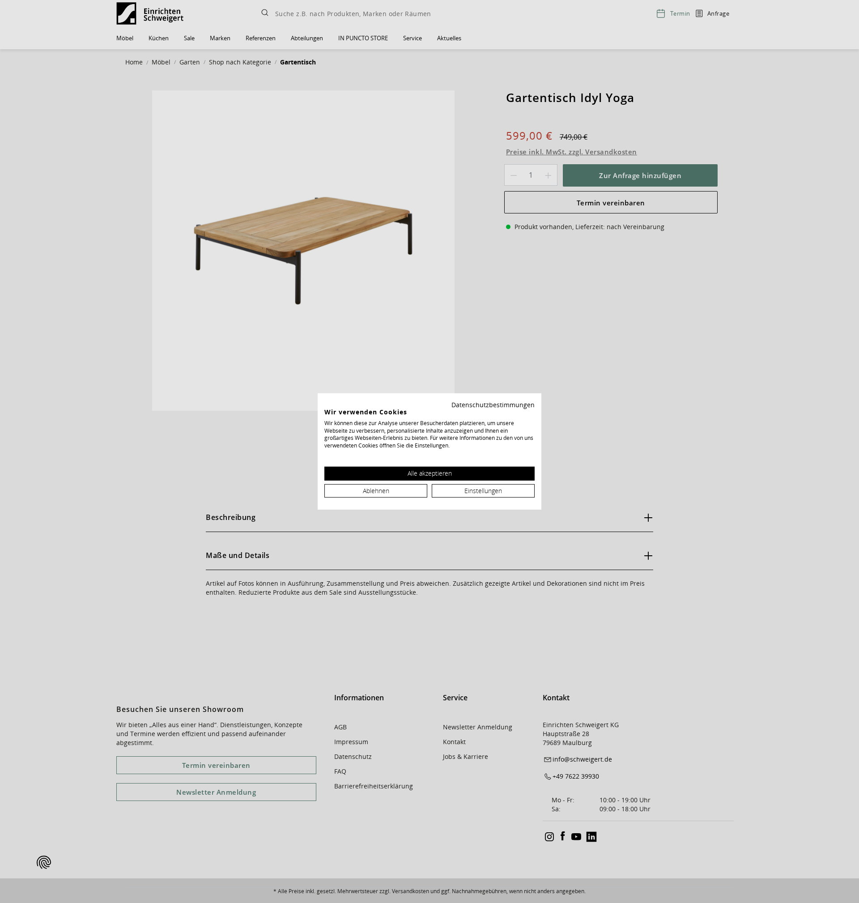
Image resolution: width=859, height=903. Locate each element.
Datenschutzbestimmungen (493, 404)
